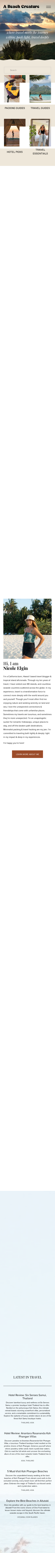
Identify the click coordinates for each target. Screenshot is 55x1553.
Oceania (21, 1517)
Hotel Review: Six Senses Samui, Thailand (28, 1396)
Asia (32, 1423)
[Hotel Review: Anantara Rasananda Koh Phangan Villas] (27, 1428)
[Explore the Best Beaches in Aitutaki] (27, 1496)
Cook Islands (32, 1517)
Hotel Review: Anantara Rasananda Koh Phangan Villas (27, 1434)
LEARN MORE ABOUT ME (27, 754)
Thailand (25, 1423)
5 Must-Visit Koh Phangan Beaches (27, 1471)
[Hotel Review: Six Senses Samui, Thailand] (27, 1390)
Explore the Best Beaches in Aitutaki (27, 1501)
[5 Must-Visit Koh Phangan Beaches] (27, 1466)
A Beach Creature (21, 6)
